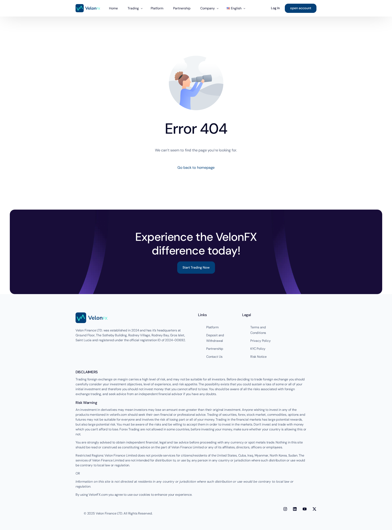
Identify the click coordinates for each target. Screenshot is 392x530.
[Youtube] (305, 509)
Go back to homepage (196, 167)
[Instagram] (285, 509)
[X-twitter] (314, 509)
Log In (275, 8)
